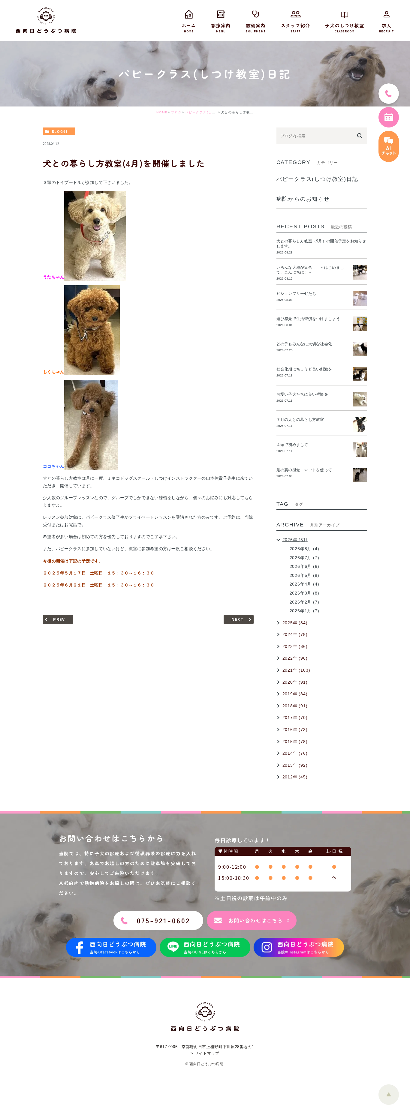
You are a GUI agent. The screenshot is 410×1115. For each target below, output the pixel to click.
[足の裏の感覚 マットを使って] (360, 475)
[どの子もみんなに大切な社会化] (360, 349)
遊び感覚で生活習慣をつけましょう (308, 318)
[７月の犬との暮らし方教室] (360, 424)
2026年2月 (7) (304, 602)
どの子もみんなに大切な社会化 (304, 344)
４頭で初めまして (292, 444)
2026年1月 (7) (304, 610)
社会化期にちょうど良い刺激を (306, 369)
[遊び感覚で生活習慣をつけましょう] (360, 323)
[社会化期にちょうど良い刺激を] (360, 374)
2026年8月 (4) (304, 548)
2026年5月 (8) (304, 575)
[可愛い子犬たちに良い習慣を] (360, 399)
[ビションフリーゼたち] (360, 298)
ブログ (176, 112)
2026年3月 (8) (304, 593)
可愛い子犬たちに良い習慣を (304, 394)
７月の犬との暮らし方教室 (300, 419)
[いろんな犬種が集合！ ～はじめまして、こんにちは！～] (360, 272)
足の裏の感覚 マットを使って (304, 470)
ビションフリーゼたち (298, 293)
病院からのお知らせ (303, 199)
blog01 (60, 131)
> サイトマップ (205, 1053)
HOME (162, 112)
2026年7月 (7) (304, 557)
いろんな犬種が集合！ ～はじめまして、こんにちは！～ (310, 270)
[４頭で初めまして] (360, 449)
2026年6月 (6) (304, 566)
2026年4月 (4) (304, 584)
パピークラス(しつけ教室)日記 (210, 112)
